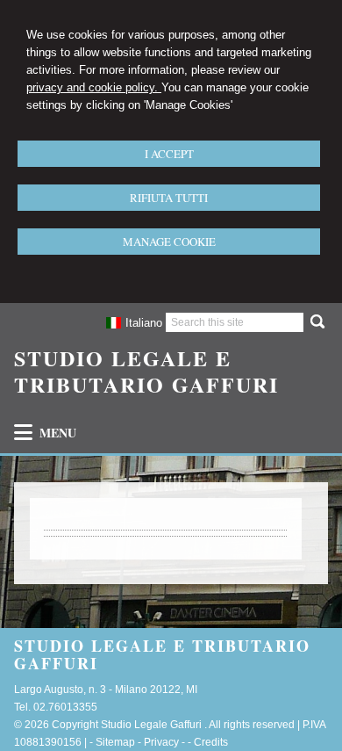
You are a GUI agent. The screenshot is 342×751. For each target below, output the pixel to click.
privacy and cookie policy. (93, 87)
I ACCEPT (169, 154)
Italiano (143, 322)
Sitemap (115, 742)
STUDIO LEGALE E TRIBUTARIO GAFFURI (146, 371)
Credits (211, 742)
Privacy (161, 742)
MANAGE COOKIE (169, 241)
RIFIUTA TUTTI (169, 198)
